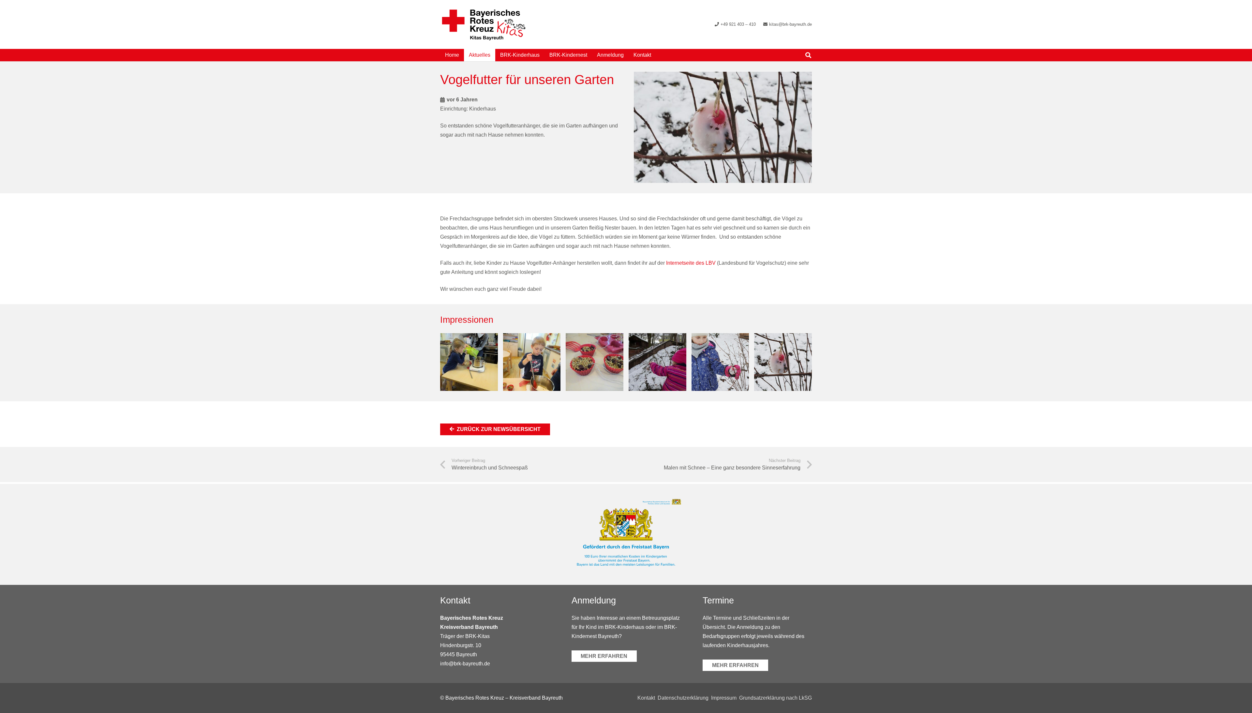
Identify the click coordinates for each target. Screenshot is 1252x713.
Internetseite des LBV (691, 263)
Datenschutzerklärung (683, 698)
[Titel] (483, 24)
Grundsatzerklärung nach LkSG (775, 698)
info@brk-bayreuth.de (465, 663)
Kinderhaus (482, 108)
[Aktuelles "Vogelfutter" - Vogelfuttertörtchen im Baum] (783, 362)
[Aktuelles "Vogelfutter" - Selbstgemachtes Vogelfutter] (594, 362)
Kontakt (646, 698)
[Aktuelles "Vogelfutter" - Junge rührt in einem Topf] (532, 362)
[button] (656, 55)
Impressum (724, 698)
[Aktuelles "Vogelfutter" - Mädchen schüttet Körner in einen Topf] (469, 362)
